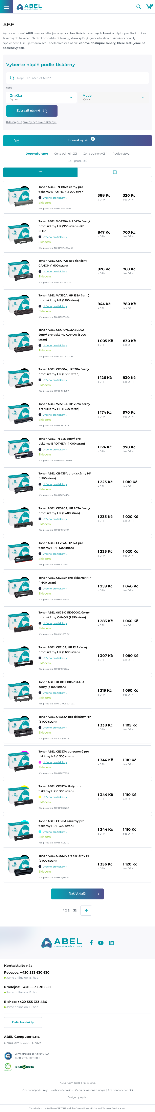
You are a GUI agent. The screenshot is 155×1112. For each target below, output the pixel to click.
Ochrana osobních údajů (90, 1090)
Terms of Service (111, 1108)
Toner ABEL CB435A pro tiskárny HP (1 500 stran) (65, 476)
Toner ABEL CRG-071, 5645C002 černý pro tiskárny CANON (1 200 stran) (62, 334)
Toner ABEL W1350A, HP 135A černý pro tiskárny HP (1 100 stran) (64, 298)
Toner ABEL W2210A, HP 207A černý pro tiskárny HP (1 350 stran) (64, 406)
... (71, 910)
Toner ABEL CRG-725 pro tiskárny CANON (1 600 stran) (63, 263)
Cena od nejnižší (65, 153)
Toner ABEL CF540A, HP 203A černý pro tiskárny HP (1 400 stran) (64, 510)
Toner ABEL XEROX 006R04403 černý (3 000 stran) (61, 684)
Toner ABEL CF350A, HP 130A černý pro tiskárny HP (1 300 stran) (64, 371)
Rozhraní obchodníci (120, 1090)
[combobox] (35, 99)
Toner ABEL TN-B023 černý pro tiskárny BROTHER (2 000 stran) (62, 189)
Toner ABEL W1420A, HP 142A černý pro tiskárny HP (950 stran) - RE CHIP (64, 226)
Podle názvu (121, 153)
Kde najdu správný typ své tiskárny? (31, 122)
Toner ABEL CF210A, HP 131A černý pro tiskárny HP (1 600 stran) (63, 649)
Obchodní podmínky (35, 1090)
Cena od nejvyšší (94, 153)
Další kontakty (23, 1022)
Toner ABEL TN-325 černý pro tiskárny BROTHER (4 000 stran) (62, 441)
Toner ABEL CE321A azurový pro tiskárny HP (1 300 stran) (61, 823)
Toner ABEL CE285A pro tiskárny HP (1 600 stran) (65, 580)
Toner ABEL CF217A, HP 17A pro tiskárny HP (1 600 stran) (61, 545)
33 (74, 910)
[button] (40, 172)
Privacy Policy (90, 1108)
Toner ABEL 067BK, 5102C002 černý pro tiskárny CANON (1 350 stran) (64, 615)
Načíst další (77, 893)
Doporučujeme (37, 153)
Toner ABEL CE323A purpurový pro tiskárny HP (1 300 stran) (64, 754)
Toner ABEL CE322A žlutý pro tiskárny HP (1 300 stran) (60, 788)
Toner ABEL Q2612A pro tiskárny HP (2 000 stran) (64, 858)
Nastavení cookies (61, 1090)
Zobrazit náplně (28, 110)
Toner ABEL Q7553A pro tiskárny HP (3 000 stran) (65, 719)
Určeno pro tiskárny (55, 197)
